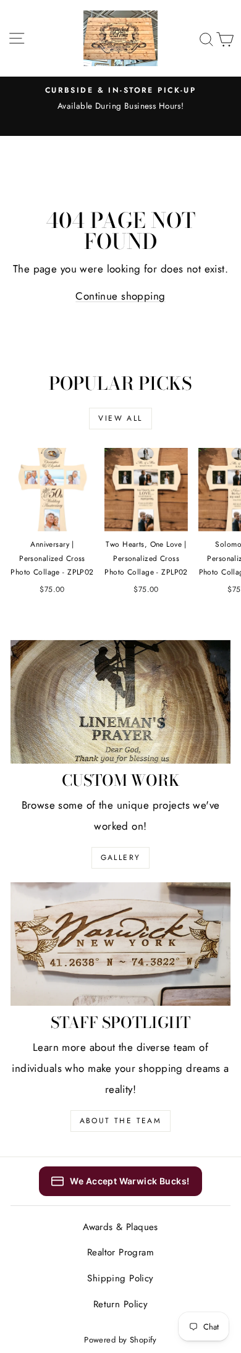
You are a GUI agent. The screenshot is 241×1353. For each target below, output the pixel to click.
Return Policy (120, 1304)
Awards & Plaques (120, 1227)
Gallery (121, 857)
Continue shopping (120, 296)
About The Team (121, 1120)
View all (120, 418)
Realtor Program (120, 1252)
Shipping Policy (120, 1278)
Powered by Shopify (120, 1340)
